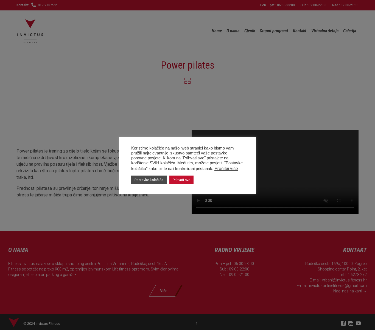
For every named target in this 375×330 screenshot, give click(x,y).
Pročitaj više (226, 168)
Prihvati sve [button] (181, 180)
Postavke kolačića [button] (149, 180)
